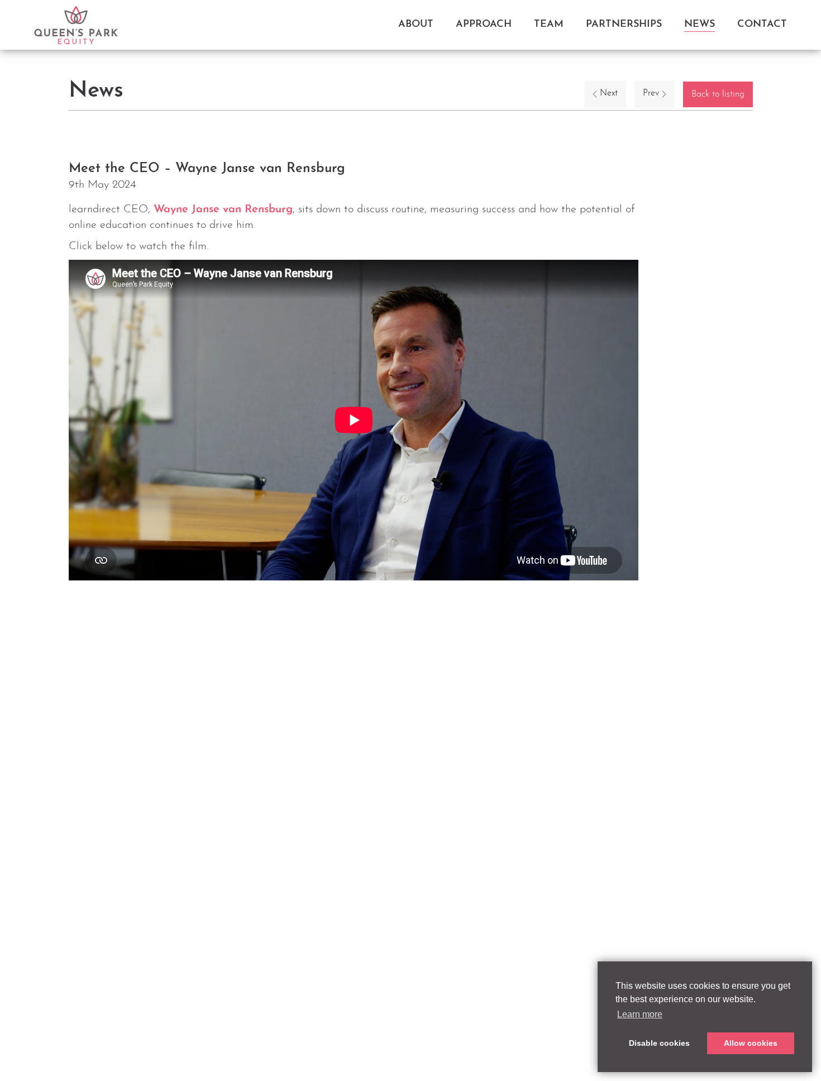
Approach (484, 25)
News (699, 25)
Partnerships (624, 25)
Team (549, 25)
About (415, 25)
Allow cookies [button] (750, 1043)
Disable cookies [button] (659, 1043)
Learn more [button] (639, 1014)
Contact (762, 25)
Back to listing (717, 94)
